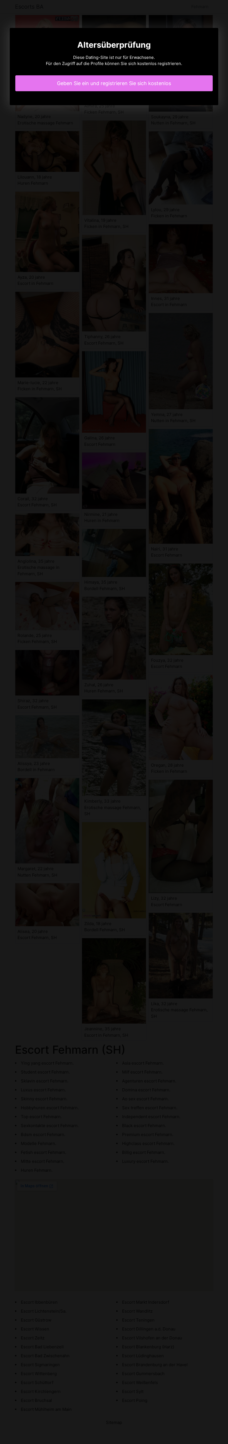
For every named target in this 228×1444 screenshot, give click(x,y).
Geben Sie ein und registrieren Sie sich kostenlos (114, 83)
